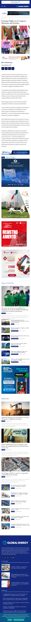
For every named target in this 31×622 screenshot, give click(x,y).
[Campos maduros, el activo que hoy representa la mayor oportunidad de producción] (5, 583)
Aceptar (10, 619)
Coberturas (3, 313)
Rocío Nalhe (12, 157)
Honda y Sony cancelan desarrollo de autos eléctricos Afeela (20, 336)
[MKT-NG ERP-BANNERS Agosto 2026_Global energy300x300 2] (15, 186)
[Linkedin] (8, 558)
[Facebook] (2, 68)
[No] (29, 617)
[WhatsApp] (12, 68)
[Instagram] (5, 558)
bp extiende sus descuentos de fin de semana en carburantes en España (18, 486)
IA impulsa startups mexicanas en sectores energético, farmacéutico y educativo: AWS (20, 525)
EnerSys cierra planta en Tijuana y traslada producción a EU (20, 328)
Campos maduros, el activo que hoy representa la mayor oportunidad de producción (20, 584)
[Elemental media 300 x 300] (14, 246)
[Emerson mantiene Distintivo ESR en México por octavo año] (5, 346)
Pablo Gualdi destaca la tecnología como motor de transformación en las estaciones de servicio (14, 446)
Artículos (3, 421)
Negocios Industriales (14, 330)
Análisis (12, 519)
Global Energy (8, 62)
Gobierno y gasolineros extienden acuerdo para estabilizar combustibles (20, 517)
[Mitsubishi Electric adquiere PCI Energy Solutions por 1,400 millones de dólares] (5, 495)
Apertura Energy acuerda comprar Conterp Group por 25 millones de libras (15, 418)
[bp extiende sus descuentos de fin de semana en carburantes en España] (5, 487)
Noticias (6, 17)
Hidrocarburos (11, 17)
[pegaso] (15, 217)
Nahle (7, 157)
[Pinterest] (9, 68)
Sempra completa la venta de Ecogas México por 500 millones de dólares (18, 501)
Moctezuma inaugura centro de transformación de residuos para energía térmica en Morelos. (19, 321)
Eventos (12, 324)
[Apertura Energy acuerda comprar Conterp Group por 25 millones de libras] (15, 409)
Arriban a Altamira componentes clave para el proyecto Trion (20, 509)
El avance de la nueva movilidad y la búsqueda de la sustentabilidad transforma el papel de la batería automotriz (14, 309)
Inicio (2, 17)
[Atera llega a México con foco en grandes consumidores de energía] (15, 464)
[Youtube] (13, 558)
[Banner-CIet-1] (15, 277)
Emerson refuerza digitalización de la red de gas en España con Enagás (20, 359)
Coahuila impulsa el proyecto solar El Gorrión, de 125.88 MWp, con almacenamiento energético (15, 594)
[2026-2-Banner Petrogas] (15, 395)
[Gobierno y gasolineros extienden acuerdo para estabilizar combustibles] (5, 519)
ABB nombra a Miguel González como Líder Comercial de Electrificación (19, 352)
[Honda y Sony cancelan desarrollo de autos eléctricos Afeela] (5, 338)
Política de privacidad (19, 619)
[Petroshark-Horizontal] (15, 155)
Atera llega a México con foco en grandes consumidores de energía (14, 474)
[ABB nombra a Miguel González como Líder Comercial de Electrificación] (5, 353)
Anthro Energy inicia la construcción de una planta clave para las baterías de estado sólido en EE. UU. (15, 599)
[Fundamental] (15, 2)
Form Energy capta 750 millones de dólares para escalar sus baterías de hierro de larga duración (14, 611)
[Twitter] (6, 68)
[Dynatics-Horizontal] (15, 61)
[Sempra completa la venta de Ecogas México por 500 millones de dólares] (5, 503)
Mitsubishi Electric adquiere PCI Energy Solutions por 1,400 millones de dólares (19, 493)
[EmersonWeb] (15, 16)
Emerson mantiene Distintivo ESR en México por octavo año (19, 344)
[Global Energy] (2, 62)
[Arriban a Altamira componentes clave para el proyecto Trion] (5, 511)
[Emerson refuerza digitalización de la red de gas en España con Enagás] (5, 361)
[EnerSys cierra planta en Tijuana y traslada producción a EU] (5, 330)
